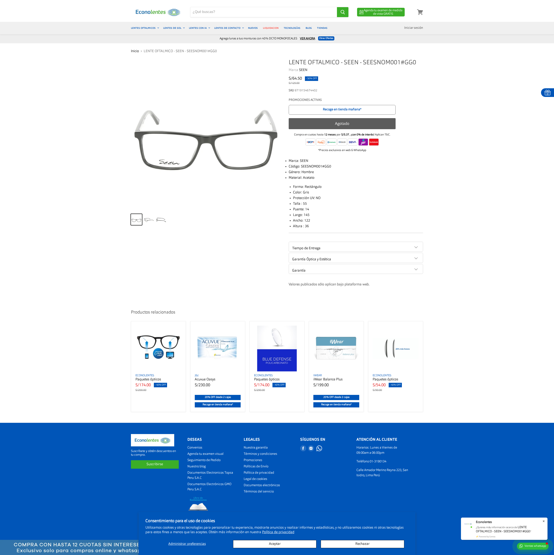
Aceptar (275, 544)
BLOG (309, 28)
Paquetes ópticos (148, 379)
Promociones (253, 460)
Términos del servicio (259, 491)
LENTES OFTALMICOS (143, 28)
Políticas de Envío (256, 466)
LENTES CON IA (198, 28)
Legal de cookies (255, 479)
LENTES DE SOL (172, 28)
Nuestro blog (196, 466)
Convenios (194, 447)
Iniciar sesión (413, 28)
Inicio (135, 51)
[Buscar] (342, 12)
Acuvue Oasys (205, 379)
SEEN (303, 70)
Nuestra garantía (256, 447)
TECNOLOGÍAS (292, 28)
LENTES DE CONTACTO (227, 28)
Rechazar (362, 544)
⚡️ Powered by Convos (485, 537)
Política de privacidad (278, 532)
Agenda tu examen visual (205, 454)
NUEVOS (253, 28)
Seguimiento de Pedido (204, 460)
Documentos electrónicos (262, 485)
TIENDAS (322, 28)
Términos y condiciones (260, 454)
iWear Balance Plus (328, 379)
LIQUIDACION (271, 28)
